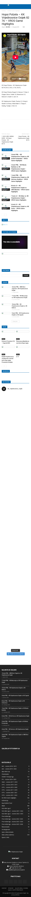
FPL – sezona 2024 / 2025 (9, 779)
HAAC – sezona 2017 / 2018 (9, 782)
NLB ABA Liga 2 (6, 808)
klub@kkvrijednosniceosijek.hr (16, 870)
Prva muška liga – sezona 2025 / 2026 (12, 824)
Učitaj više (15, 321)
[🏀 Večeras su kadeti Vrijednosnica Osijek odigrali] (24, 574)
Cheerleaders (5, 774)
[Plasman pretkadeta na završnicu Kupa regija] (22, 335)
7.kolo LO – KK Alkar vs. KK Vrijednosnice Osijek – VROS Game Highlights (20, 198)
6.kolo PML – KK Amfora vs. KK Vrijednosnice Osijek (15, 716)
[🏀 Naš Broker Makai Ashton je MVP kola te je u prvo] (6, 553)
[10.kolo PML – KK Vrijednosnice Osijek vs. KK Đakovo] (6, 306)
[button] (28, 6)
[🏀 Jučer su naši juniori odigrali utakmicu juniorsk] (6, 424)
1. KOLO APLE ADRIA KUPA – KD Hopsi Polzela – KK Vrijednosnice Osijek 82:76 (8, 140)
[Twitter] (20, 881)
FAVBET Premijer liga (8, 777)
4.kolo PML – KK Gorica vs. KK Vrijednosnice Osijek (15, 729)
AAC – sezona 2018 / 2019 (9, 766)
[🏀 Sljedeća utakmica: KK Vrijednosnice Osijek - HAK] (6, 467)
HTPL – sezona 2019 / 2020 (9, 787)
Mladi (3, 339)
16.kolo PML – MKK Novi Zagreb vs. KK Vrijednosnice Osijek (20, 288)
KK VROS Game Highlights (14, 11)
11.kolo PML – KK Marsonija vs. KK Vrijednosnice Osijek (14, 681)
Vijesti (3, 837)
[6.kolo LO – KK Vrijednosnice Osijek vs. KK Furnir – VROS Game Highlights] (6, 206)
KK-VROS (8, 27)
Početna (4, 11)
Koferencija (5, 800)
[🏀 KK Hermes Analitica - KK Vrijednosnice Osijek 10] (6, 633)
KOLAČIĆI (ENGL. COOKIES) (21, 888)
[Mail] (15, 881)
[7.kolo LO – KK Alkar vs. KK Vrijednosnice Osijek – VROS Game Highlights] (6, 198)
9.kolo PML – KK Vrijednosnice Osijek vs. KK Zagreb (15, 695)
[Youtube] (25, 881)
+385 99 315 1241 (16, 868)
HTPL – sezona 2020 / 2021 (9, 792)
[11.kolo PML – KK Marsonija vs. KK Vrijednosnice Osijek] (6, 298)
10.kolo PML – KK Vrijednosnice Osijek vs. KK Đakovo (19, 306)
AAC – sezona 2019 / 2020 (9, 769)
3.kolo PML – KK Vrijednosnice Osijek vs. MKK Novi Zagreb (15, 735)
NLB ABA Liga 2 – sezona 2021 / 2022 (12, 811)
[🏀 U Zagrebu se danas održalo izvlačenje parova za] (24, 490)
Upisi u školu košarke (7, 832)
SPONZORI (10, 888)
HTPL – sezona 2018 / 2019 (9, 784)
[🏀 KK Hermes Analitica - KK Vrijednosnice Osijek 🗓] (15, 636)
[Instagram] (11, 881)
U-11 (17, 356)
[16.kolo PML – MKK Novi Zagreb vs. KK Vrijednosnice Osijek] (6, 289)
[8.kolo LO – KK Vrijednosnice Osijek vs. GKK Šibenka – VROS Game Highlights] (6, 188)
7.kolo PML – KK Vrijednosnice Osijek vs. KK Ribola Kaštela (15, 709)
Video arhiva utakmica (8, 835)
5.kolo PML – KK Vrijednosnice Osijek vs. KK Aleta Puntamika (15, 722)
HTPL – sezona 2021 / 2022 (9, 795)
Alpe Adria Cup (6, 771)
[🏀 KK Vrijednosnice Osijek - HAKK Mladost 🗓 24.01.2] (15, 403)
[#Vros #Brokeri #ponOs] (15, 459)
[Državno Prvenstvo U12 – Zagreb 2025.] (8, 335)
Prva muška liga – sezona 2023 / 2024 (12, 821)
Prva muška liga (6, 816)
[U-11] (22, 350)
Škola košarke (5, 827)
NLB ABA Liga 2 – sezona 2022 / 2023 (12, 813)
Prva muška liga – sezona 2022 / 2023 (12, 819)
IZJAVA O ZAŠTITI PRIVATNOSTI (15, 890)
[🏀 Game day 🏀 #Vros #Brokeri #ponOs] (24, 397)
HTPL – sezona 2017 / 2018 (9, 790)
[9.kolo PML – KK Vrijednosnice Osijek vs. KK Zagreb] (6, 315)
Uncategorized (6, 829)
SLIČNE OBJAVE (7, 150)
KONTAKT (4, 888)
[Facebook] (6, 881)
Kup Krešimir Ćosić (7, 803)
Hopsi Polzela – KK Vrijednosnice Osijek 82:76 (23, 138)
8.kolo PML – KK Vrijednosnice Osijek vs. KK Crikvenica (13, 702)
